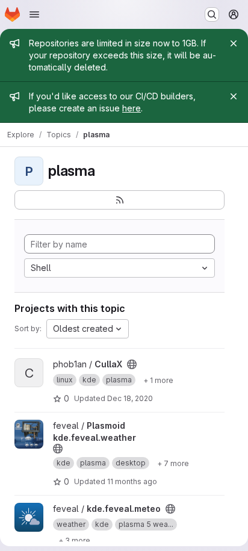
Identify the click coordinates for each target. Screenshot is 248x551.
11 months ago (132, 481)
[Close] (233, 43)
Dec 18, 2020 (130, 398)
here (131, 108)
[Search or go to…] (212, 14)
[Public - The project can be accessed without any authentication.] (132, 364)
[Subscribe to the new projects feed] (119, 200)
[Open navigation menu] (34, 14)
